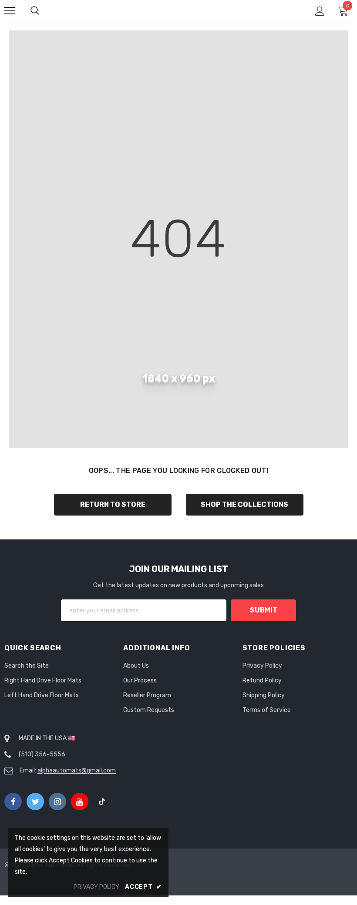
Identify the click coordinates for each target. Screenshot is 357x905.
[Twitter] (35, 801)
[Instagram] (57, 801)
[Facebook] (13, 801)
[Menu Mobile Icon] (9, 11)
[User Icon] (319, 11)
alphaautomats (180, 10)
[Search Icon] (43, 11)
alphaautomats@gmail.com (76, 770)
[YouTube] (79, 801)
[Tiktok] (102, 801)
